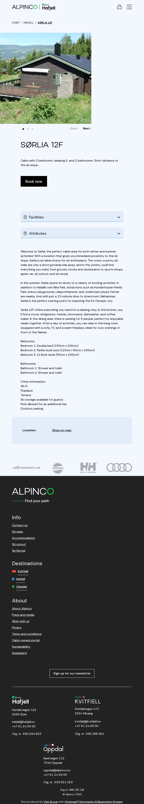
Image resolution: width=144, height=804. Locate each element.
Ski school (19, 544)
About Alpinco (22, 608)
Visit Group (51, 801)
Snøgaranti (19, 653)
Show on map (61, 430)
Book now (34, 181)
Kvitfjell (23, 571)
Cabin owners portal (26, 640)
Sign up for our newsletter (72, 673)
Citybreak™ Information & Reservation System (93, 801)
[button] (23, 129)
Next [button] (86, 128)
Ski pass (17, 532)
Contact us (20, 525)
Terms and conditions (27, 634)
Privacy (17, 628)
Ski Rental (18, 551)
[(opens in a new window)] (26, 467)
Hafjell (20, 579)
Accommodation (23, 538)
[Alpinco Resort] (25, 7)
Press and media (23, 615)
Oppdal (21, 587)
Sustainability (21, 647)
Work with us (20, 621)
